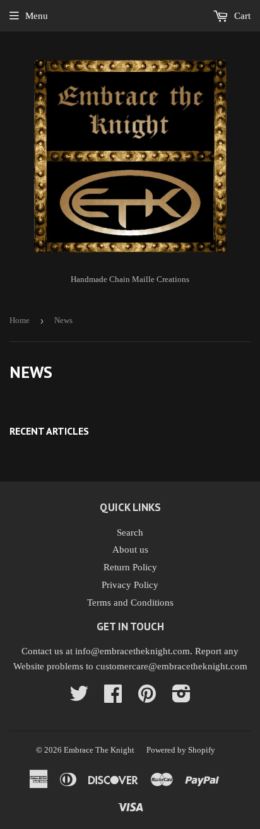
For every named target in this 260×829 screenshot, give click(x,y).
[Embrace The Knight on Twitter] (78, 698)
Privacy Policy (130, 585)
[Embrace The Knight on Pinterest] (147, 698)
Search (130, 532)
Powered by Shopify (180, 750)
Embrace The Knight (99, 750)
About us (130, 549)
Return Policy (130, 567)
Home (19, 320)
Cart (241, 16)
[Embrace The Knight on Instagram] (181, 698)
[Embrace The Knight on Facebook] (112, 698)
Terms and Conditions (130, 602)
